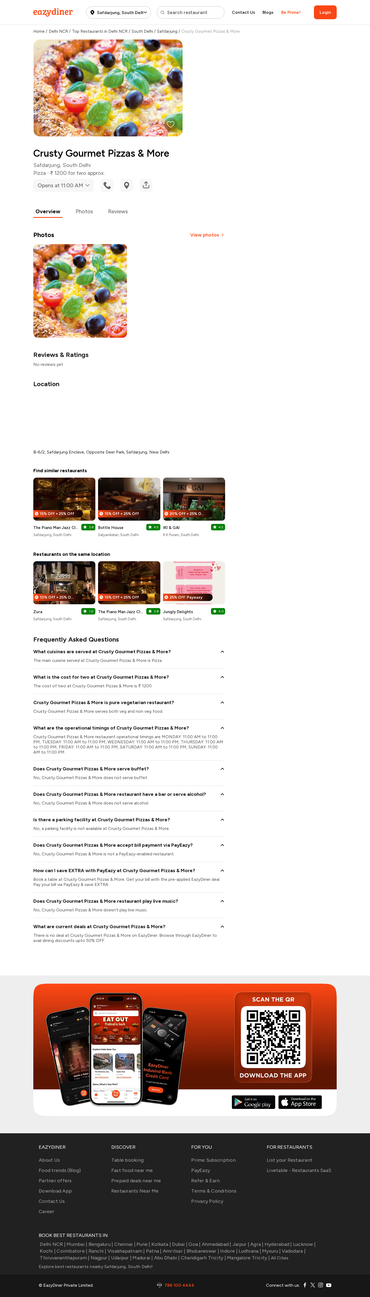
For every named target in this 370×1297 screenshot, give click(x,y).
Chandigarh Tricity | (203, 1258)
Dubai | (179, 1244)
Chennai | (124, 1244)
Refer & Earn (205, 1181)
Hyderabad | (278, 1244)
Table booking (127, 1160)
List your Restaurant (289, 1160)
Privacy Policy (207, 1201)
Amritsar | (174, 1251)
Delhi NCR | (53, 1244)
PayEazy (200, 1170)
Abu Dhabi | (167, 1258)
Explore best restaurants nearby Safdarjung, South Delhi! (96, 1266)
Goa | (194, 1244)
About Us (49, 1160)
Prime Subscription (213, 1160)
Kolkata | (161, 1244)
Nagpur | (100, 1258)
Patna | (154, 1251)
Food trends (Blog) (60, 1170)
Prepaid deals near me (136, 1181)
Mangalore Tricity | (248, 1258)
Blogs (268, 12)
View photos (204, 235)
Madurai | (142, 1258)
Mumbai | (77, 1244)
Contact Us (243, 12)
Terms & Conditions (213, 1191)
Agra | (257, 1244)
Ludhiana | (250, 1251)
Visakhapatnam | (126, 1251)
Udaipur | (121, 1258)
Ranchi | (97, 1251)
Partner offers (55, 1181)
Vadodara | (294, 1251)
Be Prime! (290, 12)
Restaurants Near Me (135, 1191)
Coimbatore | (72, 1251)
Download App (55, 1191)
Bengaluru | (101, 1244)
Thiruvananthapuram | (64, 1258)
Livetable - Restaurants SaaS (299, 1170)
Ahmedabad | (216, 1244)
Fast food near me (132, 1170)
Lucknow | (304, 1244)
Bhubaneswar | (203, 1251)
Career (46, 1211)
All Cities (279, 1257)
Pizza (39, 173)
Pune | (143, 1244)
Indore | (229, 1251)
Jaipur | (240, 1244)
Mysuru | (271, 1251)
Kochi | (48, 1251)
